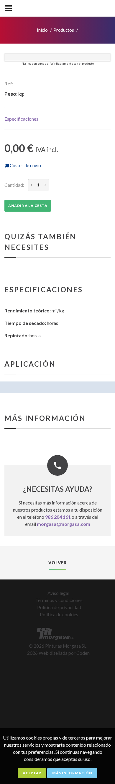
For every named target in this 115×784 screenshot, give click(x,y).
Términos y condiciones (59, 600)
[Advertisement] (57, 724)
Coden (83, 653)
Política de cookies (59, 614)
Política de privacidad (59, 607)
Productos (63, 30)
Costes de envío (25, 165)
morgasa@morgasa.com (63, 524)
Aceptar (32, 773)
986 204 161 (58, 517)
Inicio (42, 30)
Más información (72, 773)
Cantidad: (14, 185)
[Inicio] (58, 634)
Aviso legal (58, 593)
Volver (57, 562)
